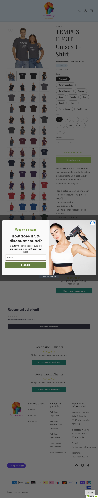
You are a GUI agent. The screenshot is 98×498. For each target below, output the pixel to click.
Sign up (25, 265)
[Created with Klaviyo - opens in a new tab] (49, 276)
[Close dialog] (92, 223)
